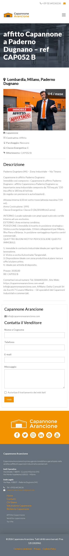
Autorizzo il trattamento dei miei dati (27, 392)
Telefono (9, 342)
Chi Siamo (12, 502)
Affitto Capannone (16, 515)
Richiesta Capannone (18, 508)
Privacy (37, 549)
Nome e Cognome (14, 329)
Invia (9, 399)
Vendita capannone (16, 518)
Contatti (11, 498)
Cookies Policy (49, 549)
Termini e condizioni (22, 549)
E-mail (7, 354)
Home (10, 495)
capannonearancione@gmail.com (20, 490)
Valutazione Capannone (19, 505)
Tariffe (10, 521)
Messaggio (10, 366)
